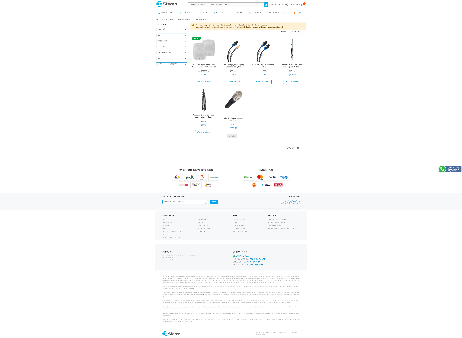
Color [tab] (160, 35)
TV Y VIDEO (166, 234)
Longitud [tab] (161, 47)
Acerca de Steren (239, 220)
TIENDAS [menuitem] (299, 12)
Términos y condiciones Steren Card (281, 229)
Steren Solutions (239, 229)
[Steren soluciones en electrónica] (166, 4)
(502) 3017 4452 (243, 256)
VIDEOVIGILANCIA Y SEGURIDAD (172, 237)
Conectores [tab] (162, 41)
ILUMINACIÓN (202, 220)
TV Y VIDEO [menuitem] (186, 12)
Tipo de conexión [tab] (164, 52)
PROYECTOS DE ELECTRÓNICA (207, 229)
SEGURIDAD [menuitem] (237, 12)
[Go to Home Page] (157, 19)
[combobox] (229, 5)
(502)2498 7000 (256, 264)
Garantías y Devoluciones (277, 220)
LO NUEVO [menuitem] (256, 12)
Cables (164, 229)
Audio (164, 220)
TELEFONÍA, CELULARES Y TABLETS (173, 232)
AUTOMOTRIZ (202, 232)
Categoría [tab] (162, 29)
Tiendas (235, 223)
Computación (167, 223)
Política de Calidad (240, 232)
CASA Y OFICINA (203, 226)
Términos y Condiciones (276, 223)
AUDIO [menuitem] (204, 12)
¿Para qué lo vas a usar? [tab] (167, 64)
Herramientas (167, 226)
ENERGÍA (200, 223)
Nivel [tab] (160, 58)
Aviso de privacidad (275, 226)
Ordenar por (284, 32)
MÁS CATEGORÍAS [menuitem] (275, 12)
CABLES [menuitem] (219, 12)
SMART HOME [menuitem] (166, 12)
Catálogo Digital (239, 226)
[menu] (231, 12)
